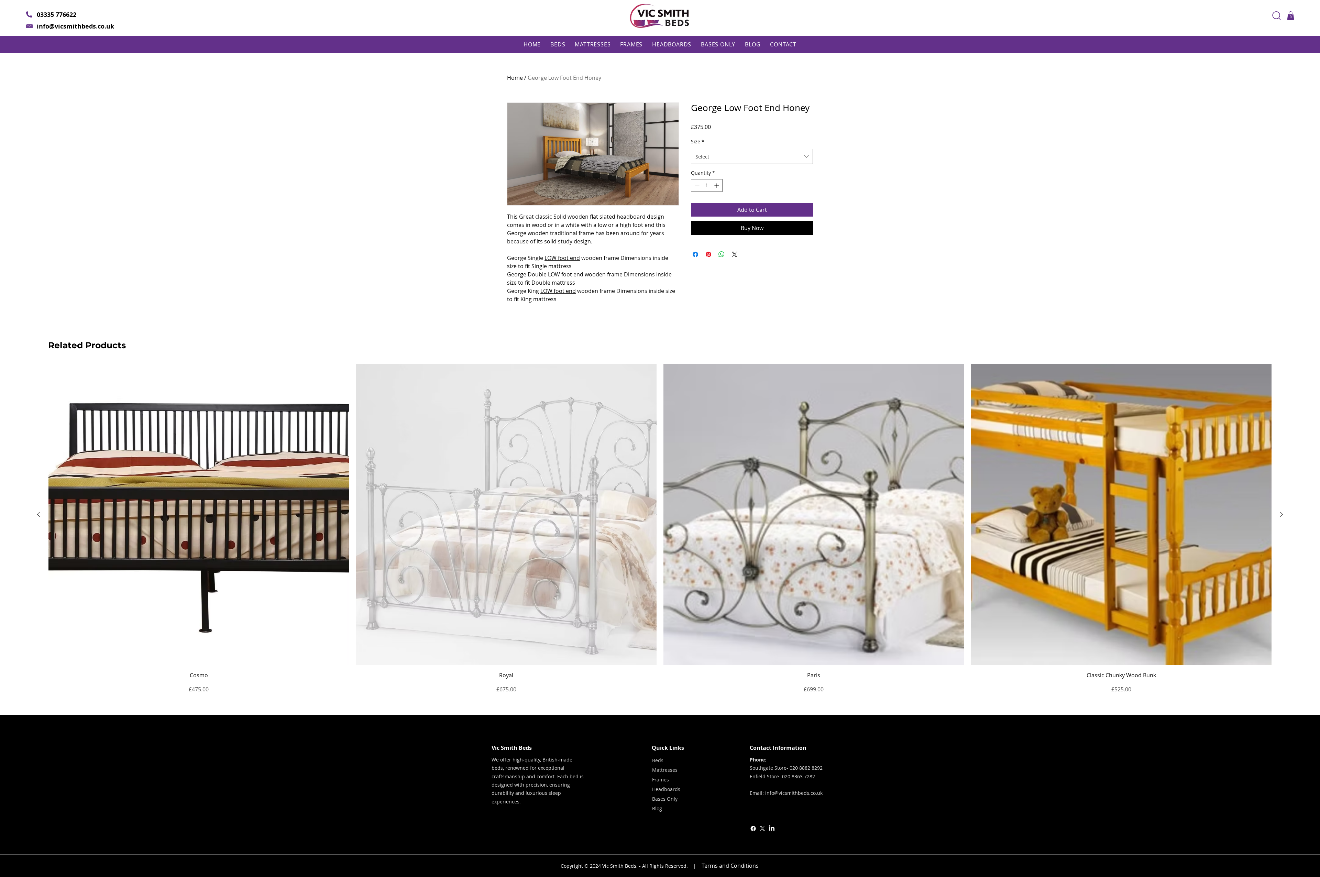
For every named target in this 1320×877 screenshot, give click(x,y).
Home (515, 77)
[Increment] (717, 185)
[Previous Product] (38, 514)
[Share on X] (734, 254)
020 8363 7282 (798, 776)
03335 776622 (56, 14)
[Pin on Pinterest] (708, 254)
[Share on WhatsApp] (721, 254)
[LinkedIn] (771, 828)
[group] (660, 529)
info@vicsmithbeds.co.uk (75, 26)
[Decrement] (696, 185)
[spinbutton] (707, 185)
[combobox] (752, 156)
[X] (762, 828)
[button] (1290, 15)
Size (697, 141)
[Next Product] (1281, 514)
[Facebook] (753, 828)
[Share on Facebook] (695, 254)
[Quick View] (198, 514)
